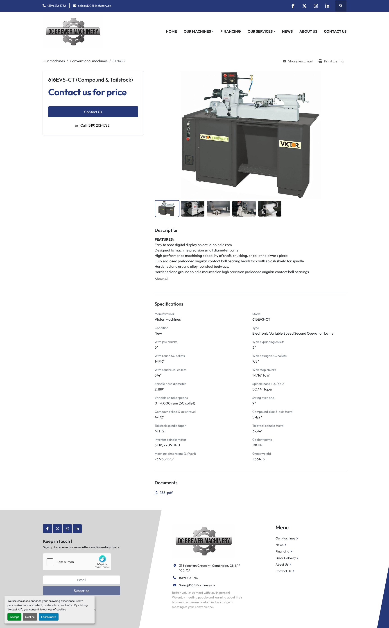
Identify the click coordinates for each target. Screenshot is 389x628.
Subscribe (82, 590)
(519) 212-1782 (56, 6)
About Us (308, 31)
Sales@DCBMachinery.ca (197, 585)
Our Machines (197, 31)
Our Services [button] (260, 31)
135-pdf (166, 492)
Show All (162, 278)
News (287, 31)
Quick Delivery (286, 558)
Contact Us (335, 31)
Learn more (48, 617)
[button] (199, 31)
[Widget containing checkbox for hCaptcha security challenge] (77, 561)
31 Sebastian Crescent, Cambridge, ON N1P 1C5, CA (210, 568)
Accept (14, 617)
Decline (30, 617)
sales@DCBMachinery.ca (94, 6)
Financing (230, 31)
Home (171, 31)
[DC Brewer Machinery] (203, 541)
